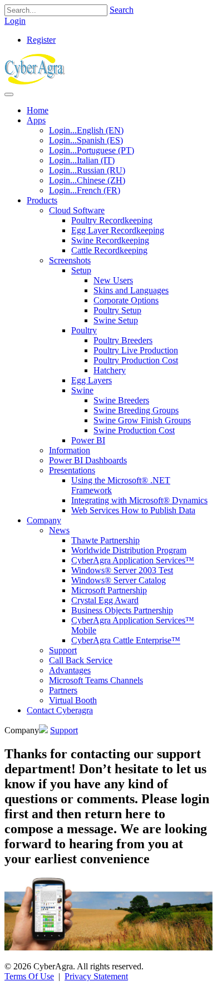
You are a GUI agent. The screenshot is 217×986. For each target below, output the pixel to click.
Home (37, 110)
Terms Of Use (29, 976)
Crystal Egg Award (105, 600)
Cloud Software (77, 210)
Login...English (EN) (86, 130)
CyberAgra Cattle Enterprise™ (125, 640)
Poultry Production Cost (135, 360)
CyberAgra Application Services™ (132, 560)
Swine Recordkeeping (110, 240)
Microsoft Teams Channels (96, 680)
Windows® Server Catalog (118, 580)
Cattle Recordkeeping (109, 250)
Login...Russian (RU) (87, 170)
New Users (113, 280)
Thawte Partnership (105, 540)
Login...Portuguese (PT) (91, 150)
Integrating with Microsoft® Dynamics (139, 500)
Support (63, 650)
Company (44, 520)
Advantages (70, 670)
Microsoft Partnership (109, 590)
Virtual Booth (73, 700)
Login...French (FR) (84, 190)
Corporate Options (126, 300)
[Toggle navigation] (8, 94)
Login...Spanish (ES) (86, 140)
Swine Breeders (121, 400)
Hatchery (109, 370)
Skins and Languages (131, 290)
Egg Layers (91, 380)
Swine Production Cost (134, 430)
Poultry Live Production (135, 350)
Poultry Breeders (122, 340)
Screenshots (70, 260)
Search (122, 9)
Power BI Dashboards (88, 460)
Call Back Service (80, 660)
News (59, 530)
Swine (82, 390)
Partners (63, 690)
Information (69, 450)
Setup (81, 270)
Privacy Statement (96, 976)
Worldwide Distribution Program (128, 550)
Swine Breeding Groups (136, 410)
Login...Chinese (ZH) (87, 180)
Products (42, 200)
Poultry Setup (117, 310)
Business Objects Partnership (122, 610)
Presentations (72, 470)
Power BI (88, 440)
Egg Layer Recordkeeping (117, 230)
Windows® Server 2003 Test (122, 570)
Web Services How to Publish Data (133, 510)
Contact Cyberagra (60, 710)
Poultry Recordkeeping (111, 220)
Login (15, 21)
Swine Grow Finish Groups (142, 420)
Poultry (84, 330)
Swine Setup (115, 320)
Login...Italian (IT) (82, 160)
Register (41, 39)
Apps (36, 120)
